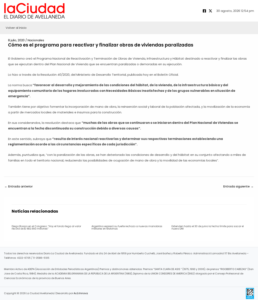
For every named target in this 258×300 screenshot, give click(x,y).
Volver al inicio (16, 28)
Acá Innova (81, 293)
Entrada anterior (18, 186)
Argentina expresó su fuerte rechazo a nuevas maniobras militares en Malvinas (127, 227)
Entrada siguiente (238, 186)
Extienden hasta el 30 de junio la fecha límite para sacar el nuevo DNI (208, 227)
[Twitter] (210, 11)
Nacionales (36, 40)
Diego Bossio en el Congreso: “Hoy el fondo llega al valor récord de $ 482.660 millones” (46, 227)
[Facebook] (204, 11)
